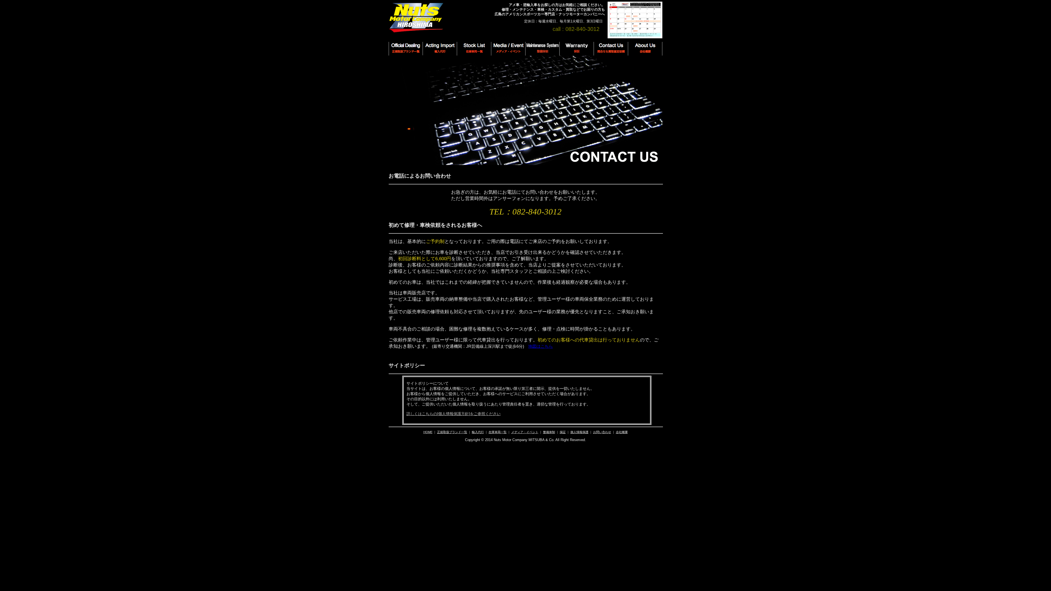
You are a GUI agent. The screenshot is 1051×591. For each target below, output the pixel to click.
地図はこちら (540, 346)
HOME (427, 432)
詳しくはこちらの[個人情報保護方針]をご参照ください (453, 414)
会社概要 (622, 432)
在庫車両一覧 (498, 432)
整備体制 (549, 432)
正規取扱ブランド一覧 (452, 432)
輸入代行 (478, 432)
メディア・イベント (524, 432)
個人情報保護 (579, 432)
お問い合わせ (602, 432)
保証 (563, 432)
